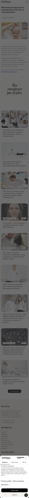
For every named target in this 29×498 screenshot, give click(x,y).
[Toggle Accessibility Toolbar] (26, 495)
